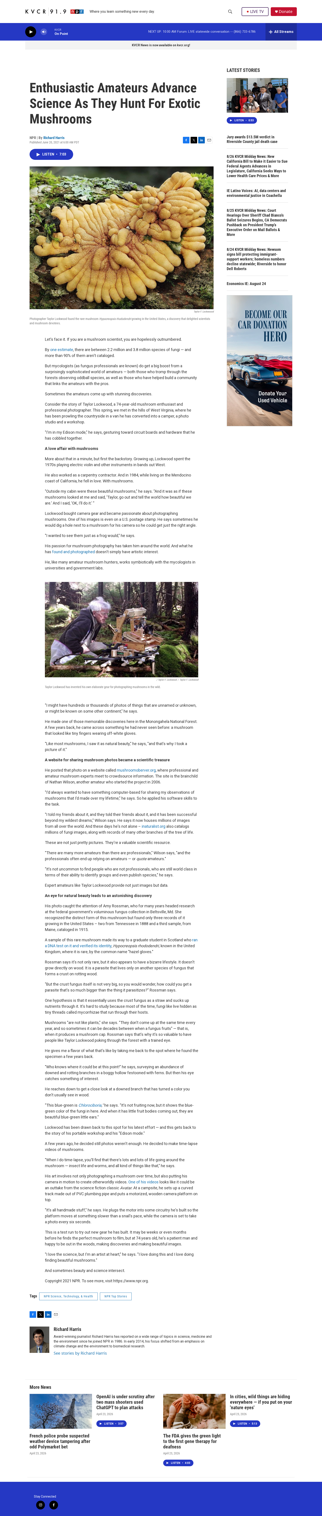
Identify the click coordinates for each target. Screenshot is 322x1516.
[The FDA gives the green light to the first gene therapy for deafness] (194, 1411)
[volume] (44, 32)
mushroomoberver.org (136, 770)
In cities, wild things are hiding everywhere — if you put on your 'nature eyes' (261, 1402)
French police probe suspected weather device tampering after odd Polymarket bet (60, 1441)
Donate (285, 11)
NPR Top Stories (115, 1296)
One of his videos (143, 1182)
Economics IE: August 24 (246, 283)
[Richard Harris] (39, 1340)
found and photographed (73, 551)
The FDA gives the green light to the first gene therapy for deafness (192, 1441)
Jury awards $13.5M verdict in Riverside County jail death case (252, 139)
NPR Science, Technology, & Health (68, 1296)
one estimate (61, 349)
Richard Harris (54, 138)
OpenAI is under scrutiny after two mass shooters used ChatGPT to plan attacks (125, 1402)
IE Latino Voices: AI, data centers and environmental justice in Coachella (256, 193)
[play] (30, 31)
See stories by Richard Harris (80, 1353)
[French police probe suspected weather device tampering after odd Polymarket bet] (61, 1411)
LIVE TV (257, 11)
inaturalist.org (153, 826)
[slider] (50, 31)
